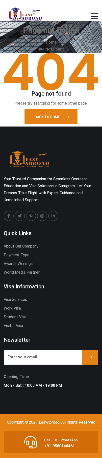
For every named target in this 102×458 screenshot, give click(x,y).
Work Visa (12, 308)
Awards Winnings (18, 263)
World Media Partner (22, 272)
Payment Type (16, 255)
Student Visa (15, 317)
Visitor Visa (13, 325)
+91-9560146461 (59, 446)
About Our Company (21, 246)
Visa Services (15, 299)
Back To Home (47, 117)
